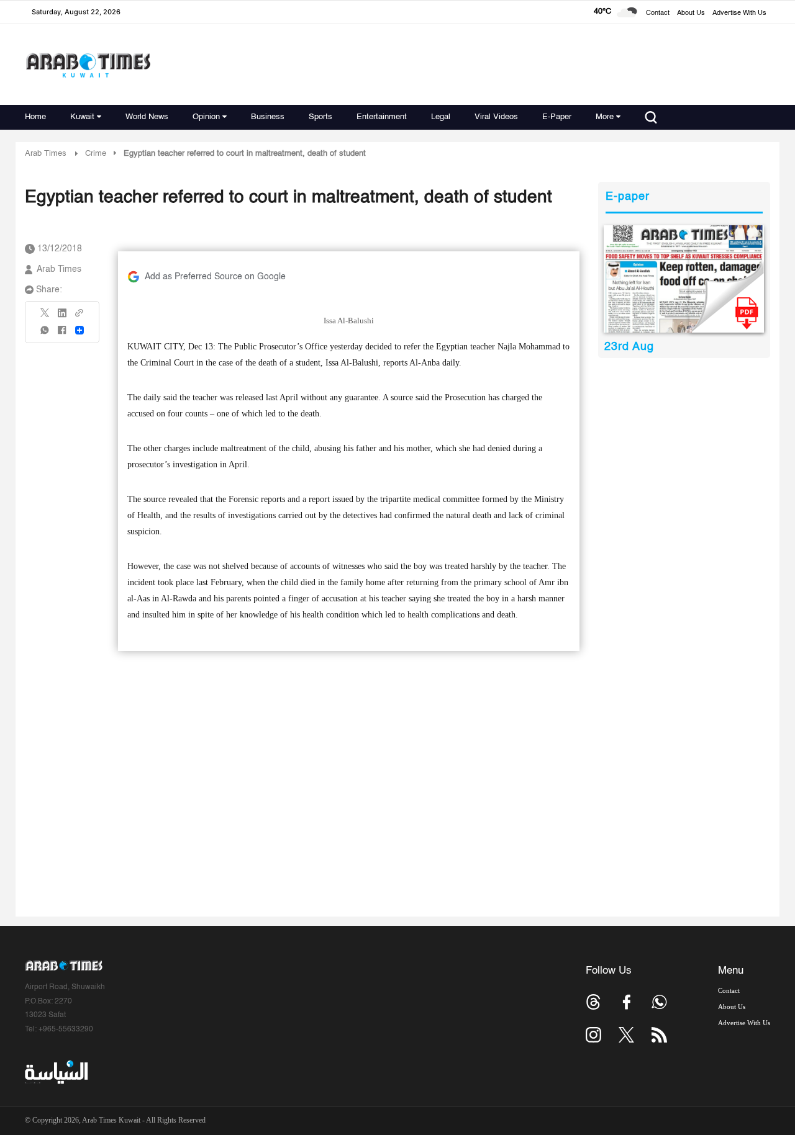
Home (35, 117)
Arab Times (45, 154)
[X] (45, 316)
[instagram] (593, 1035)
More (605, 117)
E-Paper (556, 117)
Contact (658, 13)
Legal (440, 117)
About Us (691, 13)
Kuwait (82, 117)
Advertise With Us (739, 13)
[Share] (79, 330)
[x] (626, 1035)
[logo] (88, 64)
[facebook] (62, 334)
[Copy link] (79, 316)
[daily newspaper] (684, 279)
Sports (320, 117)
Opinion (206, 117)
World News (146, 117)
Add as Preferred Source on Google (215, 276)
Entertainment (382, 117)
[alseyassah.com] (55, 1072)
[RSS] (659, 1035)
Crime (95, 154)
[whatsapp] (45, 334)
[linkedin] (62, 317)
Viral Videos (496, 117)
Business (267, 117)
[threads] (593, 1002)
